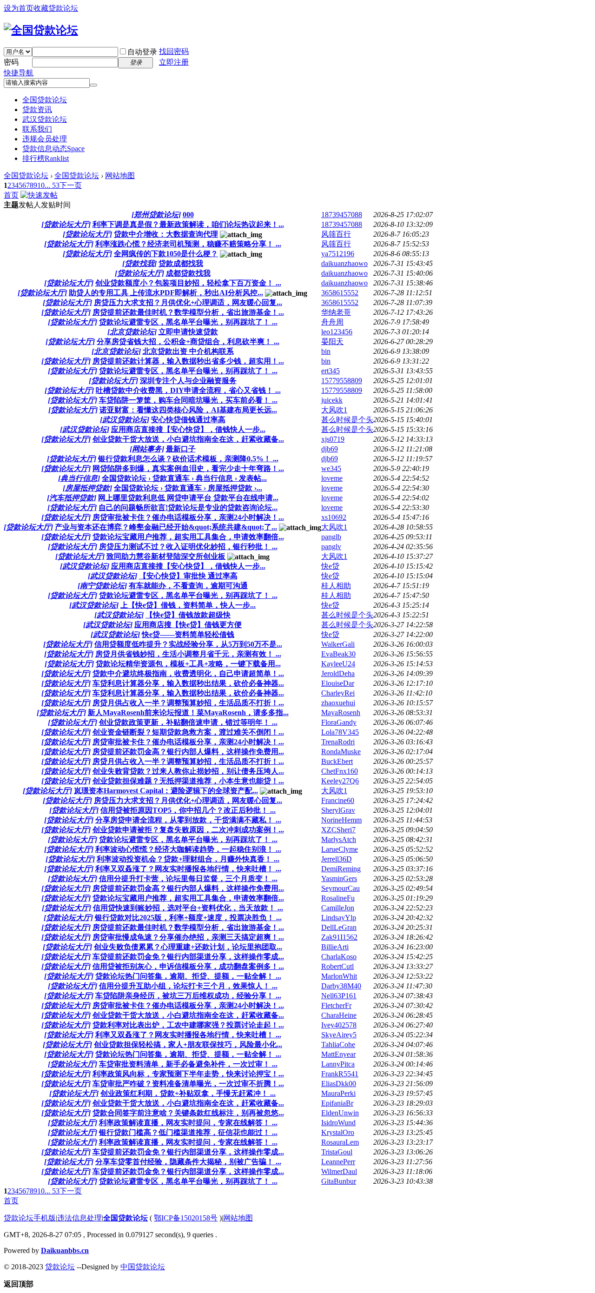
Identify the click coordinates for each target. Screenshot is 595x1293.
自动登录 (142, 52)
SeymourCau (340, 888)
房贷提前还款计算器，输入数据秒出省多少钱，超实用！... (188, 361)
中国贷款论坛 (142, 1267)
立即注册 (174, 62)
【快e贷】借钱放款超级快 (188, 615)
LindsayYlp (338, 918)
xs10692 (333, 517)
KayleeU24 (338, 664)
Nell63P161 (339, 996)
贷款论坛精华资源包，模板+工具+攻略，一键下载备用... (188, 664)
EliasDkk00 (338, 1083)
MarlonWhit (339, 976)
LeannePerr (338, 1162)
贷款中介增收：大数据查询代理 (166, 234)
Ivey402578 (339, 1025)
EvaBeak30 (338, 654)
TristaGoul (336, 1152)
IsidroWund (338, 1123)
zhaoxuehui (338, 703)
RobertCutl (337, 966)
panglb (331, 537)
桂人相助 (336, 586)
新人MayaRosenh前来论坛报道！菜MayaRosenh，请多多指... (188, 712)
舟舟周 (332, 322)
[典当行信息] (79, 478)
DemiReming (341, 869)
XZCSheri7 (338, 830)
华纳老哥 (336, 312)
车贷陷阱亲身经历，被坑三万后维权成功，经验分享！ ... (188, 996)
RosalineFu (338, 898)
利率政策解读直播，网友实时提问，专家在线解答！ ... (188, 1123)
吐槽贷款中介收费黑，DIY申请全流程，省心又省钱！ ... (188, 390)
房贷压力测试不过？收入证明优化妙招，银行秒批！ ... (188, 546)
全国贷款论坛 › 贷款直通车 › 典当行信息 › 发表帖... (184, 478)
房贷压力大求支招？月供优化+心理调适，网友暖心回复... (188, 302)
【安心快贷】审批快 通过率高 (188, 576)
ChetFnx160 (339, 771)
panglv (331, 546)
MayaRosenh (340, 712)
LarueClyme (339, 849)
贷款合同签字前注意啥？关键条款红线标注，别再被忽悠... (188, 1113)
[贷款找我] (139, 263)
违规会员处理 (44, 139)
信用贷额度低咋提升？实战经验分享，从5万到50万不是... (188, 644)
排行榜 (45, 158)
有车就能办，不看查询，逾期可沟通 (188, 586)
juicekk (332, 400)
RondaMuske (341, 752)
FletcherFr (336, 1005)
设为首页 (18, 8)
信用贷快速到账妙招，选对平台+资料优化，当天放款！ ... (188, 908)
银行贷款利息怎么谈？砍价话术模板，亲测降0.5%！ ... (188, 459)
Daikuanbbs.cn (65, 1250)
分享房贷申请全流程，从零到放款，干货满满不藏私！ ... (188, 820)
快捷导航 (18, 73)
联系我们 (37, 129)
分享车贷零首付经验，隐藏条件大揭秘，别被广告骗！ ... (188, 1162)
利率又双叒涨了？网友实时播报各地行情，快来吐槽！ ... (188, 869)
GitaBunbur (338, 1181)
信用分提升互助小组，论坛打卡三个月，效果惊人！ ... (188, 986)
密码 (11, 62)
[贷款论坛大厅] (66, 224)
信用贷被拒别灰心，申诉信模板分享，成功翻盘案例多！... (188, 966)
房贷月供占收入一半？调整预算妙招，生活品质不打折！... (188, 703)
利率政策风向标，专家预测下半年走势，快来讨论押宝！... (188, 1074)
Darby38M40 (341, 986)
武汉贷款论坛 (44, 119)
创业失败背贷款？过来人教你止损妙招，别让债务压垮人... (188, 771)
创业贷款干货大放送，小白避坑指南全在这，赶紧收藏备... (188, 439)
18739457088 (341, 215)
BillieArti (335, 947)
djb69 (329, 449)
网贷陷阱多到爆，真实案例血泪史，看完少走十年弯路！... (188, 468)
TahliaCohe (338, 1044)
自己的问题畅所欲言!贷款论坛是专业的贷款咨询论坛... (188, 507)
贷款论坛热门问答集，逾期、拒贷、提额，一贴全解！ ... (188, 976)
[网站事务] (147, 449)
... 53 (52, 185)
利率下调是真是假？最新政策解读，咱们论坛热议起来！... (188, 224)
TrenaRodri (338, 742)
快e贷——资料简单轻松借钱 (188, 634)
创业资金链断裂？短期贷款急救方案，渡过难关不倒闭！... (188, 732)
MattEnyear (338, 1054)
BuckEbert (337, 761)
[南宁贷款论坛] (102, 586)
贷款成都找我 (181, 263)
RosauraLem (340, 1142)
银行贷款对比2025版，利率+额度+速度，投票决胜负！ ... (188, 918)
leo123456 (336, 332)
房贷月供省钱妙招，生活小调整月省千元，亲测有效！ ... (188, 654)
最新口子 (181, 449)
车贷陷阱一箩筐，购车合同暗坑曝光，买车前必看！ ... (188, 400)
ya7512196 (337, 254)
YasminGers (339, 878)
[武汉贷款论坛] (124, 420)
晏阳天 (332, 341)
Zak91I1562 (339, 937)
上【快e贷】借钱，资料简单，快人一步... (188, 605)
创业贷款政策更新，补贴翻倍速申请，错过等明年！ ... (188, 722)
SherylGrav (338, 810)
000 (188, 215)
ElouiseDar (337, 683)
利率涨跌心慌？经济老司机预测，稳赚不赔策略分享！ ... (188, 244)
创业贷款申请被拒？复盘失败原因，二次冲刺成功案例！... (188, 830)
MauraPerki (338, 1093)
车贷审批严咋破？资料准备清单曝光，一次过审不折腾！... (188, 1083)
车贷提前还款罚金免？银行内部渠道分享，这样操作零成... (188, 957)
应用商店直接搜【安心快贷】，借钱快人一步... (188, 429)
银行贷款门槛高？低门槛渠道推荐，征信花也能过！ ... (188, 1132)
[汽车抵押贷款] (71, 498)
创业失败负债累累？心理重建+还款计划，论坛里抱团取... (188, 947)
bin (326, 351)
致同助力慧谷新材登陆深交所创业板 (165, 556)
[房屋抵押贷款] (87, 488)
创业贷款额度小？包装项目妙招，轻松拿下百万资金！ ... (188, 283)
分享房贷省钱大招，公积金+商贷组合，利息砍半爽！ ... (188, 341)
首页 (11, 195)
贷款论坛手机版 (30, 1218)
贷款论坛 (60, 1267)
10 (41, 185)
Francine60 (337, 800)
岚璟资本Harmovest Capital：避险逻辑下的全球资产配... (166, 791)
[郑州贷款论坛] (156, 215)
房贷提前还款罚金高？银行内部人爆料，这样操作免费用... (188, 752)
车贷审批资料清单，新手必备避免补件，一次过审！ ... (188, 1064)
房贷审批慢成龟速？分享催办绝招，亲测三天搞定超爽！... (188, 937)
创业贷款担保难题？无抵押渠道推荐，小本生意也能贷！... (188, 781)
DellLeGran (339, 927)
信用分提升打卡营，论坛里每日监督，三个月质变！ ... (188, 878)
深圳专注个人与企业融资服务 (188, 381)
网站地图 (120, 175)
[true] (93, 85)
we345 (331, 468)
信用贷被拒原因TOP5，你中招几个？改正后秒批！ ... (188, 810)
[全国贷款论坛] (41, 30)
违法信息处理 (79, 1218)
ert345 (330, 371)
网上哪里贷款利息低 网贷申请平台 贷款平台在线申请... (188, 498)
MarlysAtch (338, 839)
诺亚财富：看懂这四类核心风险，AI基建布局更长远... (188, 410)
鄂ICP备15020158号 (186, 1218)
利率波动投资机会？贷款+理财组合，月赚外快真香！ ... (188, 859)
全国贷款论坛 (44, 100)
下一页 (71, 185)
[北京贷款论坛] (132, 332)
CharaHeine (339, 1015)
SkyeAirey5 (339, 1035)
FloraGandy (339, 722)
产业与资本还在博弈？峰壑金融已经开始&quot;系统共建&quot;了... (166, 527)
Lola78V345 (340, 732)
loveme (332, 478)
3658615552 (339, 293)
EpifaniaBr (337, 1103)
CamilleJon (337, 908)
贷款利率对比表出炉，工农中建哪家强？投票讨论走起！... (188, 1025)
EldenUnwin (340, 1113)
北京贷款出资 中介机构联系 (188, 351)
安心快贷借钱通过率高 (188, 420)
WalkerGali (338, 644)
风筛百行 (336, 234)
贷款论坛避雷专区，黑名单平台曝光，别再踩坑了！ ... (188, 322)
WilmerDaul (339, 1171)
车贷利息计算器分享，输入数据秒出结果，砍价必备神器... (188, 683)
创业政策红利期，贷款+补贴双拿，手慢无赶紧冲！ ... (188, 1093)
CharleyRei (338, 693)
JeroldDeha (338, 673)
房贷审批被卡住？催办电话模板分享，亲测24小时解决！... (188, 517)
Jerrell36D (336, 859)
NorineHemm (341, 820)
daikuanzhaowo (344, 263)
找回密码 (174, 51)
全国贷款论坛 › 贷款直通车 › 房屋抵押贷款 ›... (188, 488)
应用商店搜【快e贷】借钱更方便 (188, 625)
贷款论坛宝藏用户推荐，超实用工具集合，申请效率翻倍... (188, 537)
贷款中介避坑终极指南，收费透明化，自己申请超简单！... (188, 673)
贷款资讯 (37, 109)
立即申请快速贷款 (188, 332)
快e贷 (330, 566)
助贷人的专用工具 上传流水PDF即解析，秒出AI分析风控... (166, 293)
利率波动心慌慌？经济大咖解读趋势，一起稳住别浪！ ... (188, 849)
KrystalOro (337, 1132)
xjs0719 (332, 439)
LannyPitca (338, 1064)
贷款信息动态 (53, 149)
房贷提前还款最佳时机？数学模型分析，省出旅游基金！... (188, 312)
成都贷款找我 (188, 273)
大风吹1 (334, 410)
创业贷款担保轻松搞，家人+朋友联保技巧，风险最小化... (188, 1044)
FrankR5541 (339, 1074)
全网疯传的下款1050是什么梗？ (166, 254)
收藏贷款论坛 (55, 8)
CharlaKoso (339, 957)
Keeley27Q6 (340, 781)
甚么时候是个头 (347, 420)
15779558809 (341, 381)
